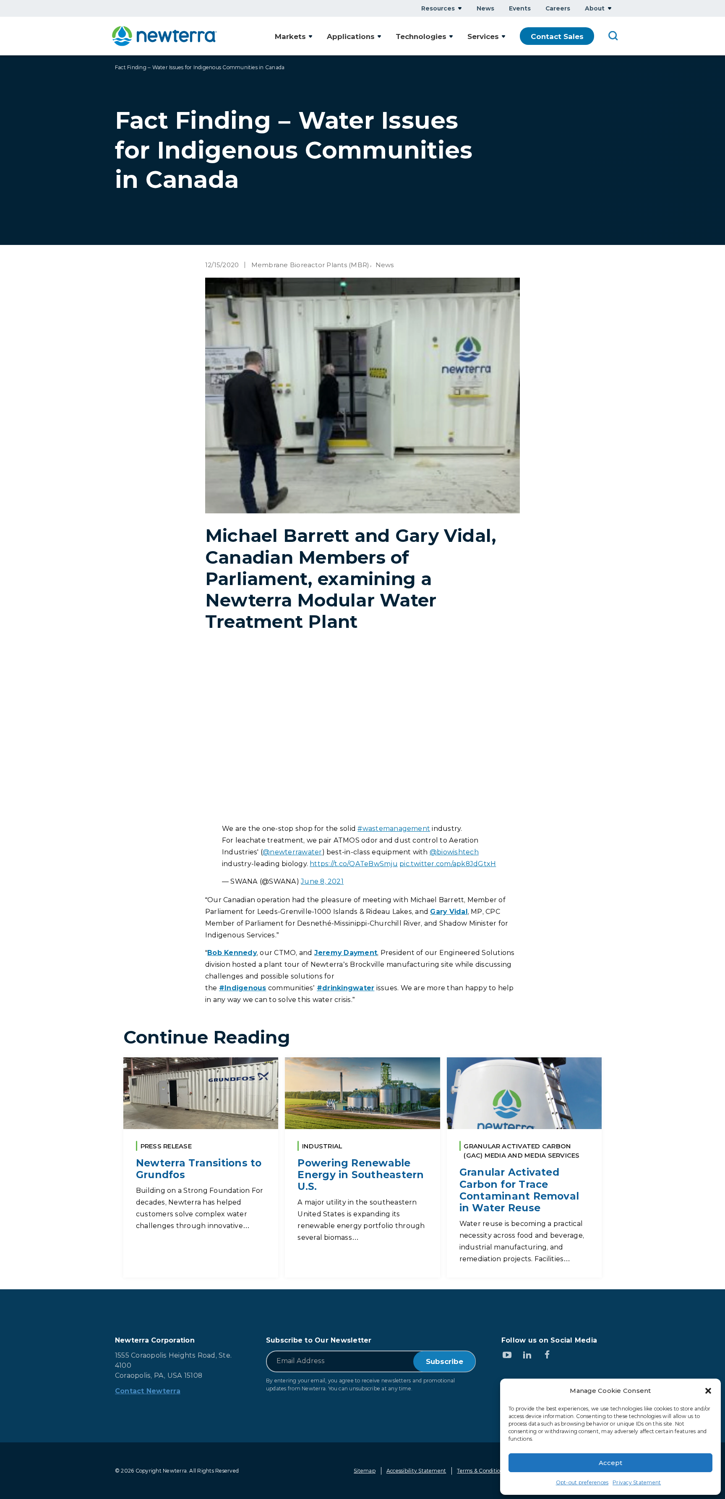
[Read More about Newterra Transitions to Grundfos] (200, 1167)
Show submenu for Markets (310, 36)
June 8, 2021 (322, 881)
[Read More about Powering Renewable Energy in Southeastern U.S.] (362, 1167)
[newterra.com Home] (164, 36)
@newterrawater (292, 852)
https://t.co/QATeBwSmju (354, 864)
